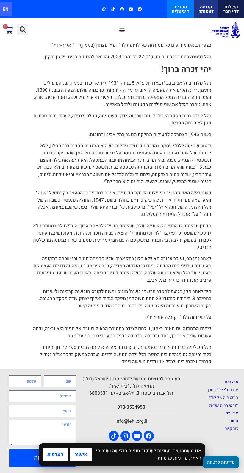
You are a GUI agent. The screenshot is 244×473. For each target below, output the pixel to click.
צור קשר (231, 428)
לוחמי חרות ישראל (223, 405)
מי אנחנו (231, 382)
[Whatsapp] (104, 9)
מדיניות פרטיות (173, 458)
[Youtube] (131, 9)
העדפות (55, 454)
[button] (22, 29)
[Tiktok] (113, 9)
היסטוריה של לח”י (223, 397)
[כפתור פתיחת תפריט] (122, 30)
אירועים (232, 413)
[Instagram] (122, 9)
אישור (81, 454)
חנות (234, 421)
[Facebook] (140, 9)
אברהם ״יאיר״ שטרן (223, 390)
